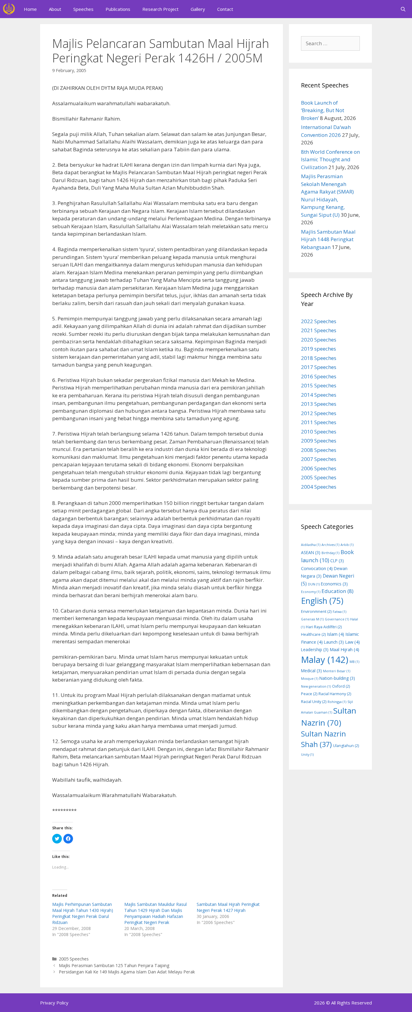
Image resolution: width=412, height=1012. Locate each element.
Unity (307, 754)
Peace (309, 693)
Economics (334, 584)
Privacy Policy (54, 1003)
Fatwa (339, 612)
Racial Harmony (335, 693)
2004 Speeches (318, 486)
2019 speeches (318, 348)
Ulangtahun (346, 745)
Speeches (83, 9)
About (55, 9)
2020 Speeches (318, 339)
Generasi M (312, 619)
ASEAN (310, 552)
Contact (225, 9)
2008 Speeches (318, 449)
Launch (334, 642)
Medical (311, 670)
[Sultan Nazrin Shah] (9, 9)
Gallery (198, 9)
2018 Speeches (318, 358)
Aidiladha (310, 545)
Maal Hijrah (344, 649)
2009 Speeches (318, 440)
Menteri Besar (336, 671)
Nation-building (337, 678)
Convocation (317, 568)
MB (354, 662)
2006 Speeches (318, 468)
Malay (324, 660)
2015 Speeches (318, 385)
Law (352, 642)
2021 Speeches (318, 330)
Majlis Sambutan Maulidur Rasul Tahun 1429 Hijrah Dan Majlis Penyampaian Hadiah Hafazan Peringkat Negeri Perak (155, 913)
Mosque (309, 678)
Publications (118, 9)
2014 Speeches (318, 394)
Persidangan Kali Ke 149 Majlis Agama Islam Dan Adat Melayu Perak (127, 972)
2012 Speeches (318, 413)
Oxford (341, 686)
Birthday (330, 553)
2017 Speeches (318, 367)
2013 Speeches (318, 403)
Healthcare (313, 634)
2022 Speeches (318, 321)
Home (30, 9)
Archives (330, 545)
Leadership (314, 649)
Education (337, 591)
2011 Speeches (318, 422)
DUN (314, 584)
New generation (316, 686)
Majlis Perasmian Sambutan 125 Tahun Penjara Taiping (114, 965)
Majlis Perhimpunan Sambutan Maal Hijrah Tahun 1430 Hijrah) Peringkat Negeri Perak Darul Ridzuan (82, 913)
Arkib (347, 545)
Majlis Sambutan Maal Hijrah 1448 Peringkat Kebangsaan (328, 239)
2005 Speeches (74, 959)
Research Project (160, 9)
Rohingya (337, 702)
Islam (335, 634)
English (322, 600)
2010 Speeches (318, 431)
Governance (337, 619)
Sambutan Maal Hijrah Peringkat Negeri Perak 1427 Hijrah (228, 907)
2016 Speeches (318, 376)
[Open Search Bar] (403, 9)
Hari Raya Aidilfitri (324, 626)
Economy (310, 592)
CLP (337, 560)
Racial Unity (313, 701)
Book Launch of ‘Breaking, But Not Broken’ (322, 110)
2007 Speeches (318, 459)
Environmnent (316, 611)
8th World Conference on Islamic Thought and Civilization (330, 159)
